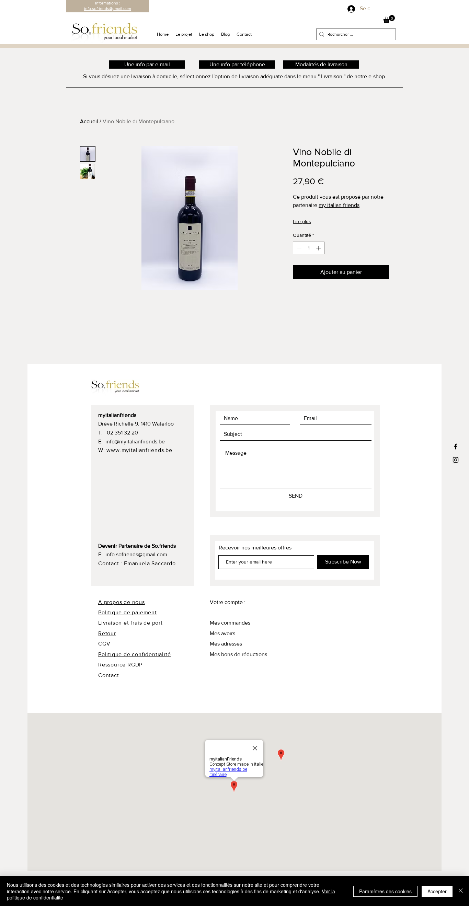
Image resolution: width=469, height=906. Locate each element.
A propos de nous (121, 602)
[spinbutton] (308, 248)
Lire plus (302, 221)
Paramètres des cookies (385, 891)
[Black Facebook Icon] (455, 446)
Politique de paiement (127, 612)
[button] (389, 19)
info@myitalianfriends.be (135, 441)
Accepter (437, 891)
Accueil (89, 121)
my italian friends (339, 205)
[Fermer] (461, 891)
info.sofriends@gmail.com (136, 554)
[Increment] (319, 248)
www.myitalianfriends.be (139, 450)
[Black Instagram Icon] (455, 460)
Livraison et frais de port (130, 623)
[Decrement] (298, 248)
